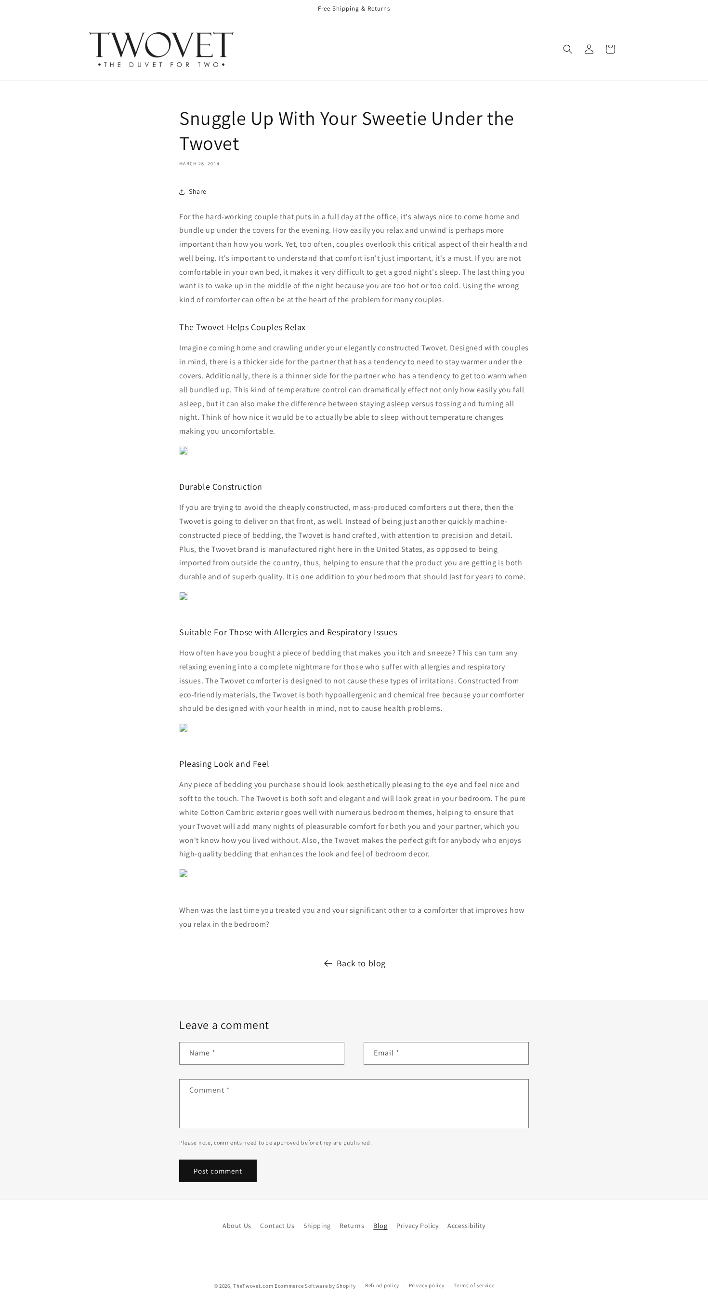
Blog (380, 1225)
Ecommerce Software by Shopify (315, 1285)
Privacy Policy (417, 1225)
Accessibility (466, 1225)
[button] (567, 49)
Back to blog (361, 963)
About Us (237, 1225)
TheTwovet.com (253, 1285)
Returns (352, 1225)
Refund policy (382, 1285)
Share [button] (198, 191)
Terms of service (474, 1285)
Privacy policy (427, 1285)
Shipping (317, 1225)
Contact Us (277, 1225)
